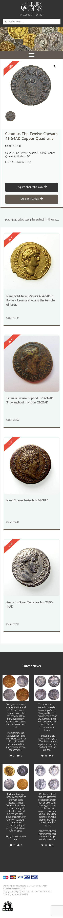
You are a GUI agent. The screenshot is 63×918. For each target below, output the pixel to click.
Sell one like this (29, 198)
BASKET (40, 14)
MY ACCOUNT (26, 14)
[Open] (16, 688)
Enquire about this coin (29, 186)
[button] (54, 66)
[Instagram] (26, 698)
